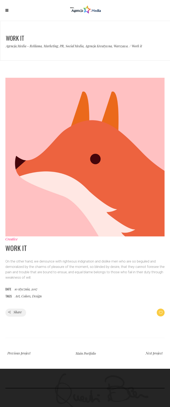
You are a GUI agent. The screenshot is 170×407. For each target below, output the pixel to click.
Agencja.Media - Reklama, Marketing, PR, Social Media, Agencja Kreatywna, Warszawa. (67, 46)
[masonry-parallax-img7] (85, 157)
